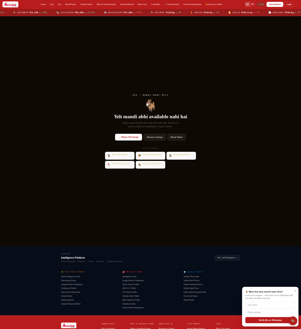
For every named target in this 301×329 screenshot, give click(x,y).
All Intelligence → (227, 258)
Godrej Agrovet (67, 300)
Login (289, 4)
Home (43, 4)
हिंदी (252, 4)
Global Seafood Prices (193, 284)
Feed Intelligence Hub (70, 277)
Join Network (275, 4)
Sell (59, 4)
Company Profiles (68, 288)
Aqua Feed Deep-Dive (70, 292)
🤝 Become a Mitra (214, 4)
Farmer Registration (192, 4)
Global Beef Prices (191, 280)
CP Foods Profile (129, 292)
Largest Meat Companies (133, 280)
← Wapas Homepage (129, 137)
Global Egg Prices (191, 288)
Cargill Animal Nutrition (71, 304)
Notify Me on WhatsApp (270, 320)
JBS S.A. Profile (129, 288)
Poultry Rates (86, 4)
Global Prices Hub (191, 277)
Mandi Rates (70, 4)
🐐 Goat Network (171, 4)
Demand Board (127, 4)
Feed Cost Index (191, 296)
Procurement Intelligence (133, 308)
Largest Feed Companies (72, 284)
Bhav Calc (142, 4)
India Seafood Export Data (195, 292)
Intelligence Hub (129, 277)
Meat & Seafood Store (106, 4)
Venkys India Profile (130, 296)
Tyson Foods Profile (130, 284)
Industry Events (128, 304)
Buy (52, 4)
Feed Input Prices (68, 280)
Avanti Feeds (66, 296)
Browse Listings (155, 137)
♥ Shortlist (155, 4)
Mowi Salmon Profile (131, 300)
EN (247, 4)
